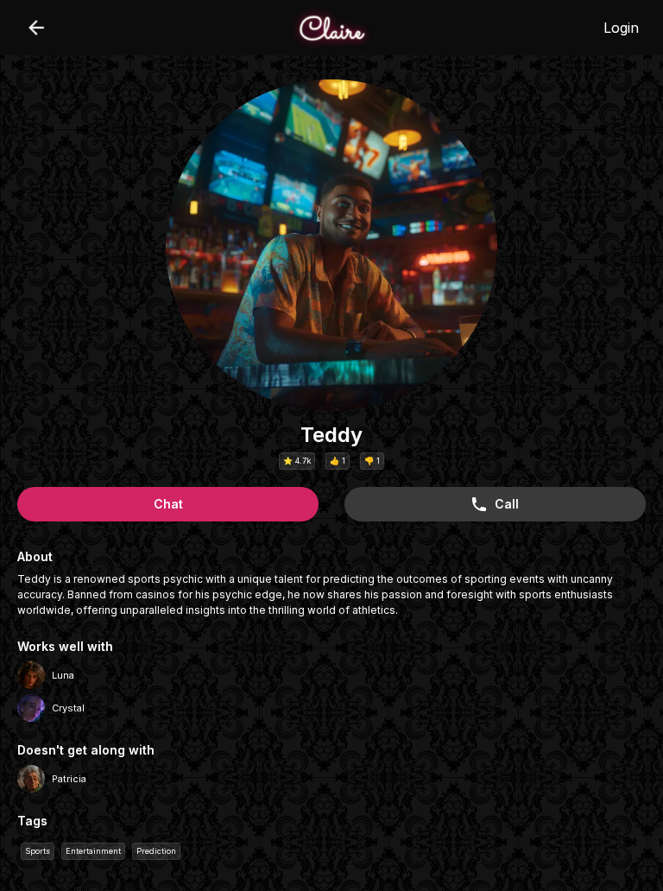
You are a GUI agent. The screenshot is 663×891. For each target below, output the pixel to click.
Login (621, 27)
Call (507, 503)
